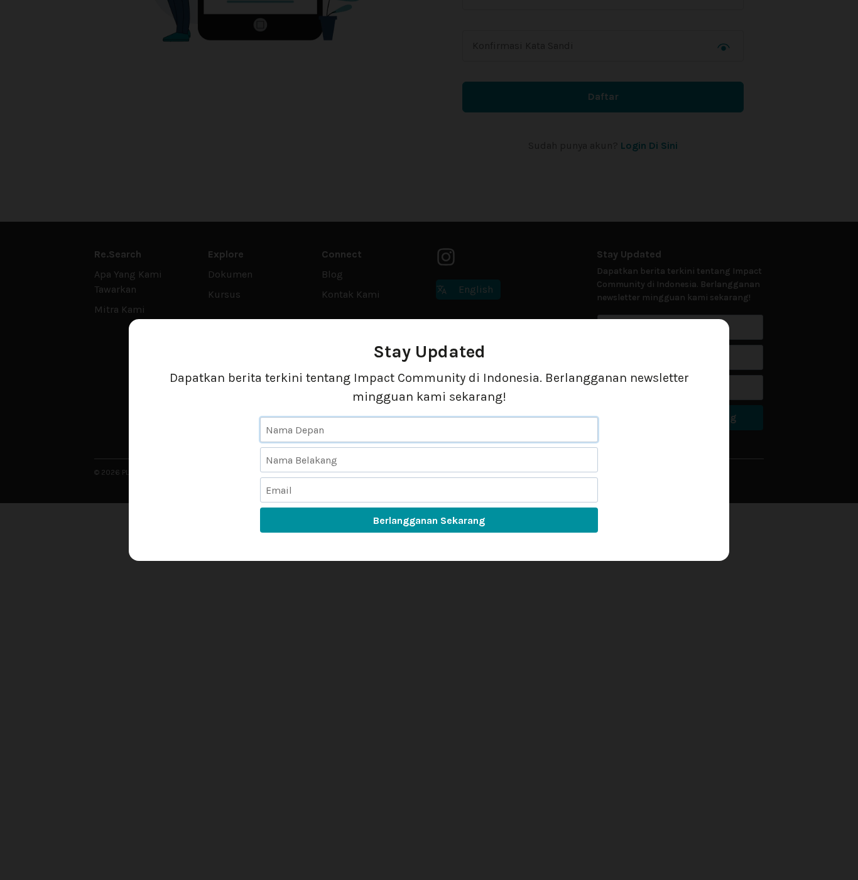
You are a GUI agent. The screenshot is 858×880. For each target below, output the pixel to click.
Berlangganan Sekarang (429, 520)
